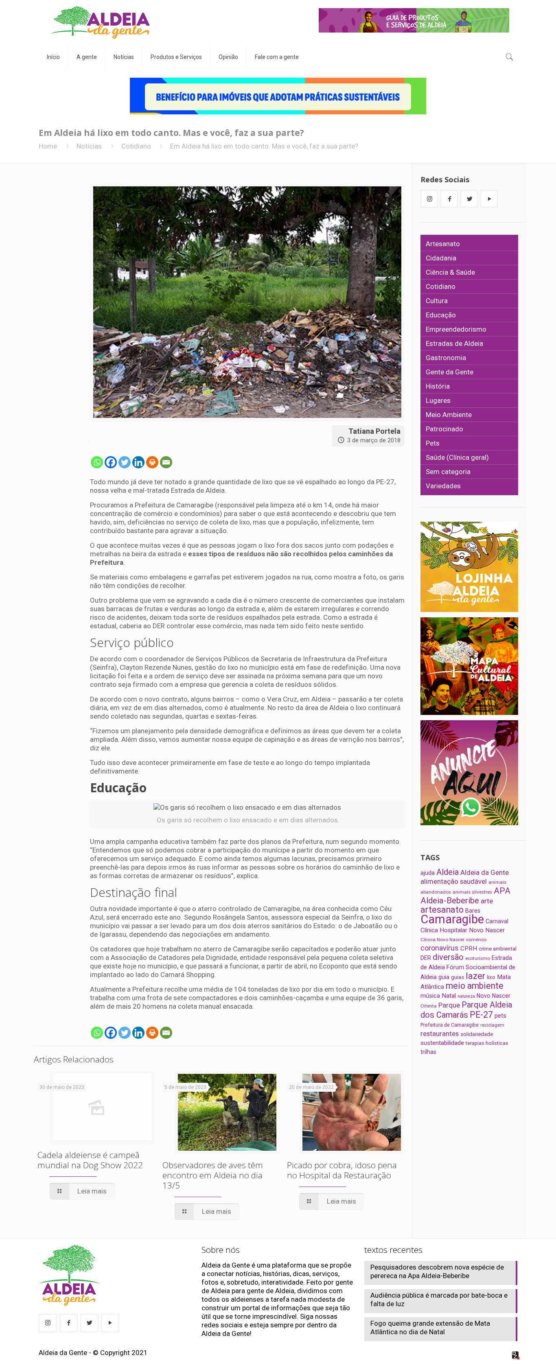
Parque (449, 1005)
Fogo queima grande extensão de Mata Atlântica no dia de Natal (430, 1327)
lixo (491, 977)
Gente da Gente (449, 372)
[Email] (166, 462)
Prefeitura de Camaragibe (449, 1025)
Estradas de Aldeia (454, 343)
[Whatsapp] (97, 462)
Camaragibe (452, 919)
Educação (441, 315)
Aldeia (447, 872)
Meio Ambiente (449, 415)
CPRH (468, 948)
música (430, 995)
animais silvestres (472, 892)
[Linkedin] (138, 462)
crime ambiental (498, 949)
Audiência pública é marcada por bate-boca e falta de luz (439, 1299)
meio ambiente (474, 986)
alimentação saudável (453, 881)
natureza (466, 996)
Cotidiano (136, 146)
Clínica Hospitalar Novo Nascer (462, 930)
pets (500, 1015)
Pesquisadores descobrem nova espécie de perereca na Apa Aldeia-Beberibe (437, 1271)
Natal (449, 995)
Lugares (438, 400)
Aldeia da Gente (484, 872)
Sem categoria (448, 472)
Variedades (443, 486)
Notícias (89, 146)
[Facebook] (111, 462)
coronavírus (439, 948)
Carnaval (497, 921)
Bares (472, 910)
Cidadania (441, 258)
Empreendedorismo (456, 329)
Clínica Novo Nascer (442, 939)
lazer (475, 976)
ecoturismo (477, 958)
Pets (433, 443)
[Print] (152, 462)
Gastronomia (446, 358)
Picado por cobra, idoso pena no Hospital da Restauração (342, 1170)
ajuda (427, 873)
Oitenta (428, 1006)
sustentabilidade (442, 1043)
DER (425, 958)
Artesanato (443, 244)
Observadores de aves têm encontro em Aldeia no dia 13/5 (212, 1175)
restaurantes (439, 1033)
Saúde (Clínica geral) (457, 457)
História (438, 386)
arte (487, 901)
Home (48, 146)
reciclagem (492, 1025)
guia (443, 977)
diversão (448, 957)
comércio (476, 939)
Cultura (437, 301)
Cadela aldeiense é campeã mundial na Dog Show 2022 (90, 1160)
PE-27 (481, 1015)
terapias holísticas (487, 1043)
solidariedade (476, 1034)
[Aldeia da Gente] (100, 22)
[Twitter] (124, 462)
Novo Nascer (493, 995)
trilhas (428, 1052)
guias (457, 977)
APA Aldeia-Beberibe (465, 895)
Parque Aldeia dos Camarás (466, 1010)
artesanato (442, 910)
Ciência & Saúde (450, 272)
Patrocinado (444, 429)
